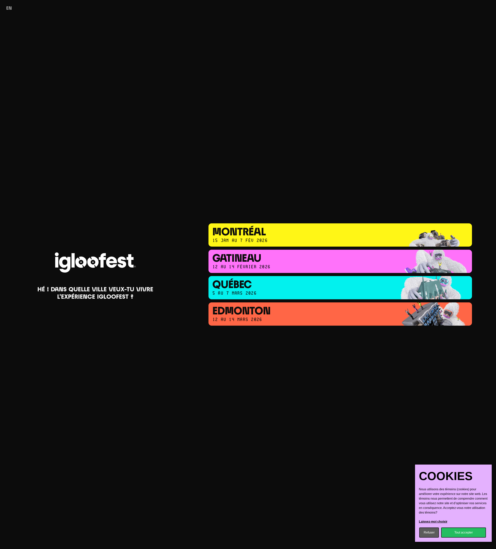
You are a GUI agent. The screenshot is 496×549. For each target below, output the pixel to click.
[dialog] (453, 503)
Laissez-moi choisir (433, 521)
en (9, 8)
